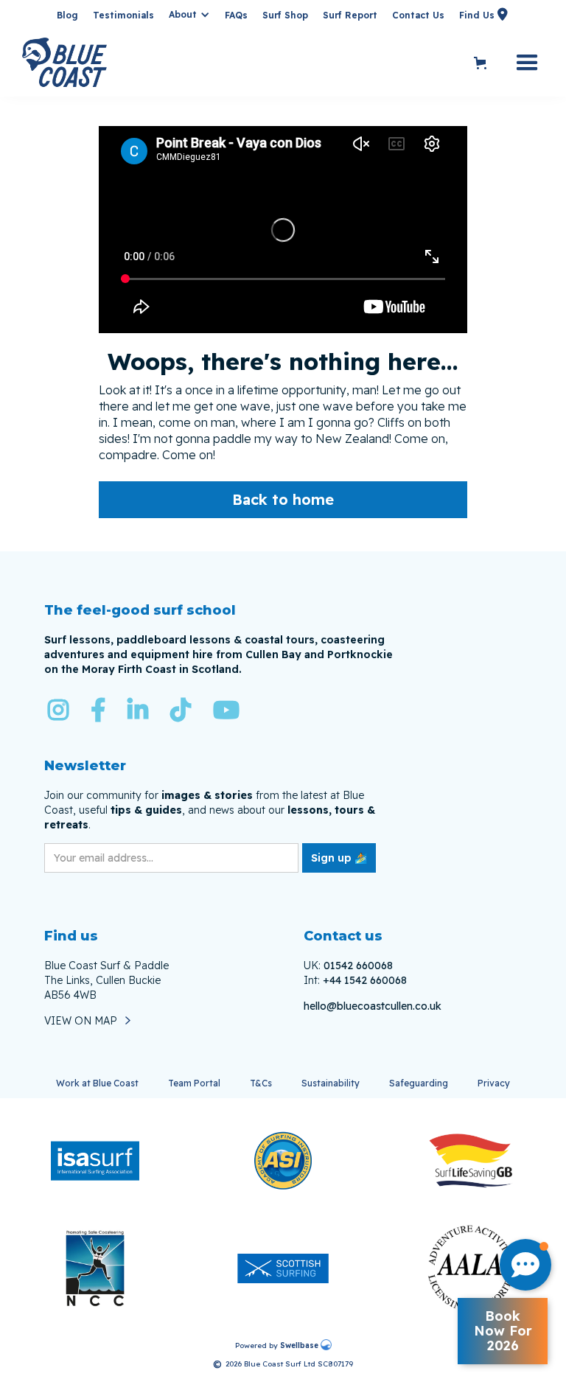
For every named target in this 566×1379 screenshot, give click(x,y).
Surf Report (350, 15)
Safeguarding (418, 1083)
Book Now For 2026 (503, 1331)
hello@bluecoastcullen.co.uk (372, 1006)
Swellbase (299, 1345)
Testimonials (123, 15)
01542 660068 (358, 965)
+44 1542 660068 (365, 980)
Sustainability (330, 1083)
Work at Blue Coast (97, 1083)
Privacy (494, 1083)
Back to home (283, 499)
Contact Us (418, 15)
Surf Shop (285, 15)
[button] (189, 14)
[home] (244, 63)
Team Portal (194, 1083)
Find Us (477, 14)
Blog (67, 15)
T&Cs (261, 1083)
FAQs (236, 15)
